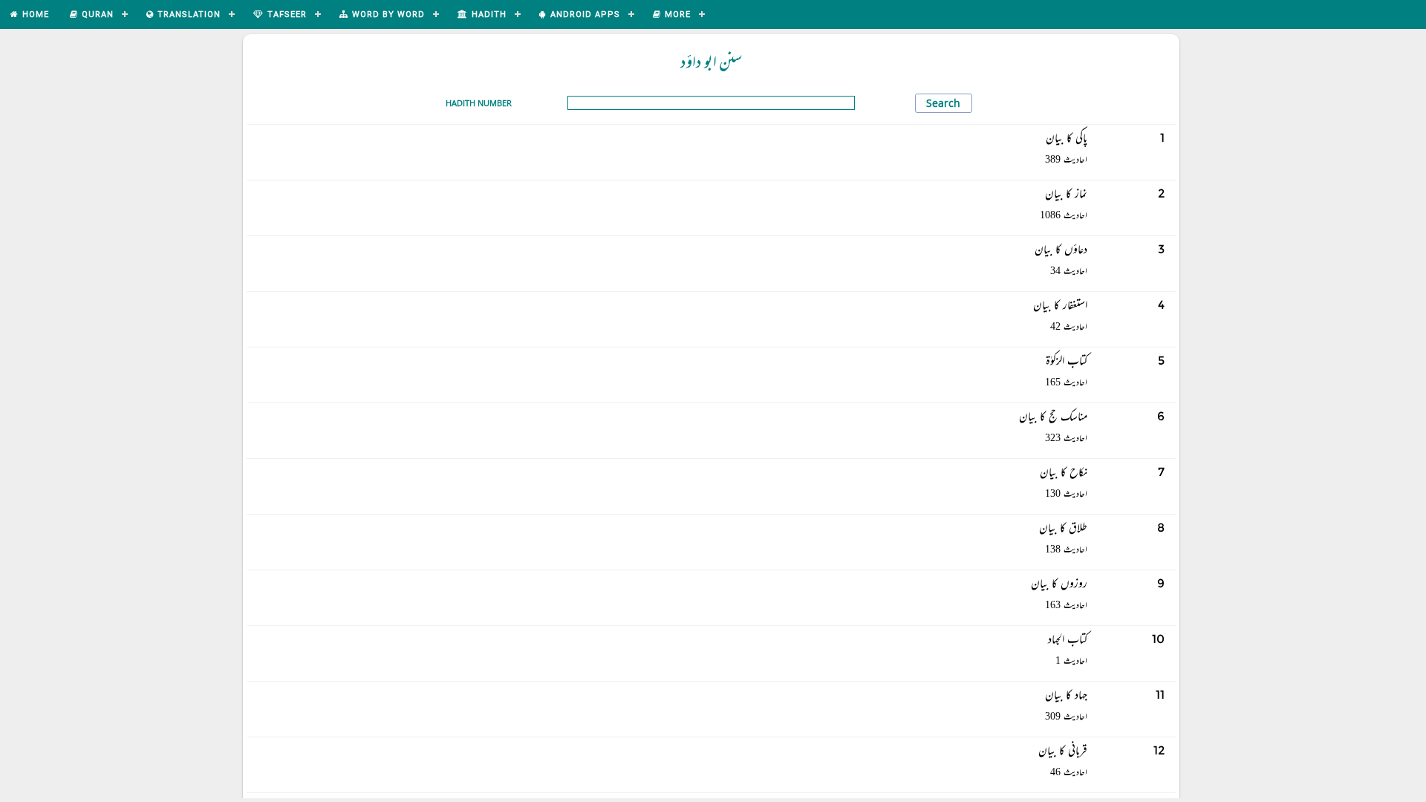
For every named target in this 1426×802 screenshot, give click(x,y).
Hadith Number (479, 102)
